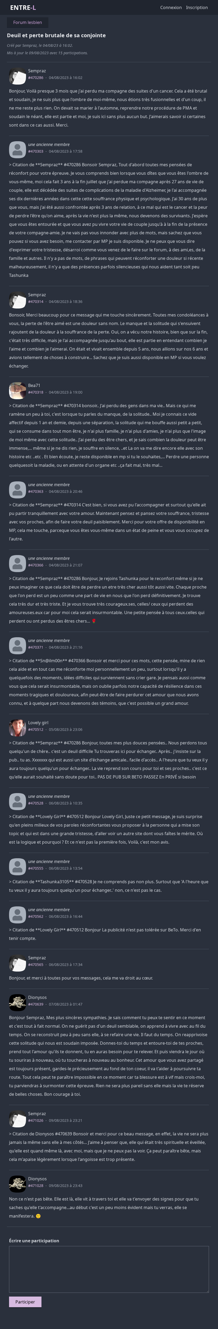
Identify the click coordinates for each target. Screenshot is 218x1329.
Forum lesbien (27, 22)
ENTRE (23, 7)
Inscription (197, 7)
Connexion (171, 7)
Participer (25, 1302)
